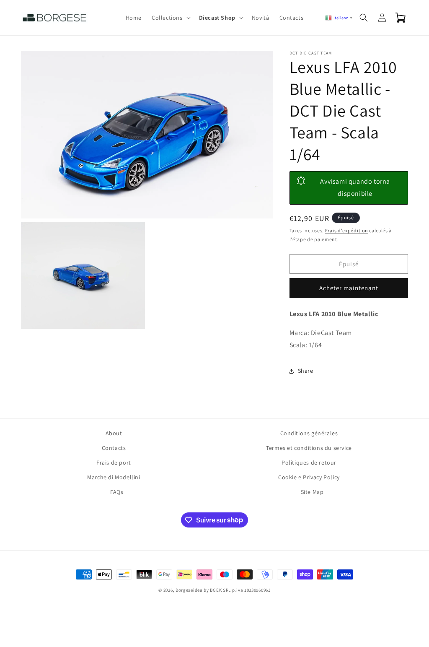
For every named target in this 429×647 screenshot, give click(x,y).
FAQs (116, 492)
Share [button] (305, 370)
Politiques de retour (309, 462)
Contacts (114, 448)
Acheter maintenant (348, 288)
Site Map (312, 492)
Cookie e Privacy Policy (309, 477)
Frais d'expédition (346, 230)
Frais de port (113, 462)
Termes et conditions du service (309, 448)
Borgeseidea (189, 590)
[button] (170, 17)
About (114, 433)
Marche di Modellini (113, 477)
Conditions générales (309, 433)
